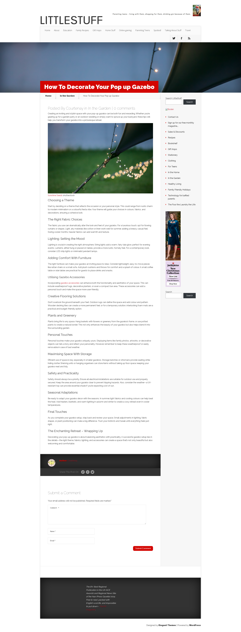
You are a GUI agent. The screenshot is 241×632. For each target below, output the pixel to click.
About (56, 30)
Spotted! (157, 30)
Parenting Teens (142, 30)
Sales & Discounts (176, 132)
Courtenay (74, 108)
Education (67, 30)
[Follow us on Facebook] (181, 38)
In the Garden (67, 96)
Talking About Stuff (173, 30)
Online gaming (125, 30)
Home (47, 30)
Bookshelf (172, 143)
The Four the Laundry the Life (181, 204)
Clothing (172, 161)
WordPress (195, 625)
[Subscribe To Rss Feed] (189, 38)
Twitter (92, 472)
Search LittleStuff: (174, 98)
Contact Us (173, 117)
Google (83, 472)
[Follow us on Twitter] (174, 38)
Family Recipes (82, 30)
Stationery (172, 155)
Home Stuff (110, 30)
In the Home (173, 172)
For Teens (172, 166)
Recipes (171, 137)
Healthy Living (174, 184)
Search (189, 102)
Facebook (88, 472)
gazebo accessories (70, 283)
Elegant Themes (167, 625)
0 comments (124, 108)
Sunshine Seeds (55, 195)
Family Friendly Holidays (179, 190)
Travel (188, 30)
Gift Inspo (97, 30)
